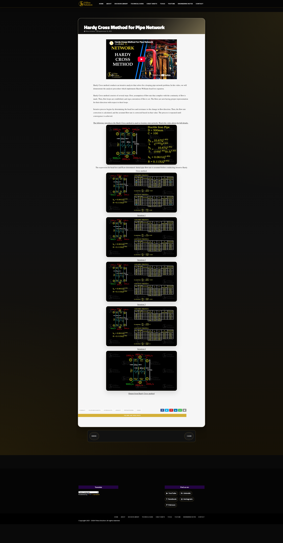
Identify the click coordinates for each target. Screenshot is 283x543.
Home (116, 517)
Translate (96, 494)
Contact (201, 517)
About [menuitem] (109, 4)
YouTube (178, 517)
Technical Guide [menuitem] (137, 4)
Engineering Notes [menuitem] (185, 4)
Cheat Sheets (160, 517)
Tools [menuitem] (162, 4)
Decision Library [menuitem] (121, 4)
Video (139, 410)
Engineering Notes (189, 517)
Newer (94, 436)
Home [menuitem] (101, 4)
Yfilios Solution (90, 31)
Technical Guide (147, 517)
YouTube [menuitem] (171, 4)
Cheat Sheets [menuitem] (152, 4)
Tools (170, 517)
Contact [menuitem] (199, 4)
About (123, 517)
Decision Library (133, 517)
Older (189, 436)
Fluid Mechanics (94, 410)
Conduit (82, 410)
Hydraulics (108, 410)
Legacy (118, 410)
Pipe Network (129, 410)
